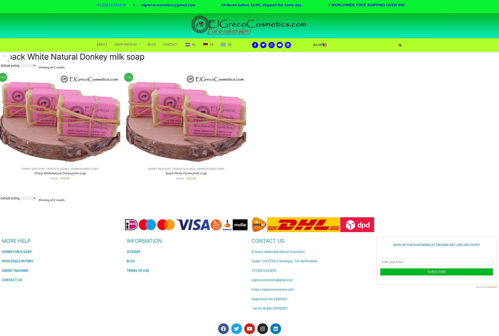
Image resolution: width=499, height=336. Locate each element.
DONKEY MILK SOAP (33, 169)
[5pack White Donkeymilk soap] (186, 120)
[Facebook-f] (255, 45)
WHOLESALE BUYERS (17, 261)
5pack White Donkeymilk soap (186, 173)
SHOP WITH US (126, 44)
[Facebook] (223, 328)
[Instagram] (271, 45)
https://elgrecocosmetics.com (272, 289)
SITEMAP (134, 252)
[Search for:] (5, 56)
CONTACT (170, 44)
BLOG (152, 44)
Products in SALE (58, 169)
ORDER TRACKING (15, 271)
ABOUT (102, 44)
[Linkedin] (288, 45)
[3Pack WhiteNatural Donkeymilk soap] (60, 120)
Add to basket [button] (60, 186)
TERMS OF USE (138, 271)
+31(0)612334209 (263, 271)
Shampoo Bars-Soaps (84, 169)
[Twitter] (263, 45)
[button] (127, 44)
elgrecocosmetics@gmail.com (168, 5)
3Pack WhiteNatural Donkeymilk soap (60, 173)
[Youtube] (280, 45)
